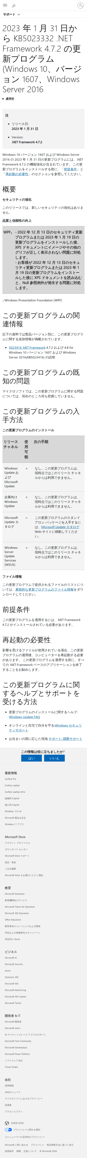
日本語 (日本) (17, 1122)
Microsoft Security (14, 964)
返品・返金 (10, 862)
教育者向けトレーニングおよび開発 (22, 926)
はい (31, 758)
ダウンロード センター (16, 849)
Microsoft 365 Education (17, 913)
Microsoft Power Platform (17, 1053)
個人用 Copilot (12, 804)
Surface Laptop (12, 785)
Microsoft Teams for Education (20, 906)
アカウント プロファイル (17, 842)
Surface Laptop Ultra (15, 791)
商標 (18, 1151)
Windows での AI (13, 811)
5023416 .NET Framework (27, 347)
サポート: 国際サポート (65, 738)
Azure (8, 970)
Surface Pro (10, 778)
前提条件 (70, 169)
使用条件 (9, 1151)
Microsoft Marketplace (16, 1047)
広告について (30, 1151)
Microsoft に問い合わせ (16, 1144)
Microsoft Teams (13, 1002)
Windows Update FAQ (24, 717)
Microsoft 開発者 (13, 1021)
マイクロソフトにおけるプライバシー (24, 1098)
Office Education (13, 919)
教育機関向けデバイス (16, 900)
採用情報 (9, 1085)
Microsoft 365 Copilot (15, 996)
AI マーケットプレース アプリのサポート (25, 1034)
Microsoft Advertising (15, 990)
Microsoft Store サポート (17, 855)
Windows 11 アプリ (14, 824)
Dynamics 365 (12, 977)
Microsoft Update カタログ (60, 527)
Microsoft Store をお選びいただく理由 (24, 875)
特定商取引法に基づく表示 (60, 1144)
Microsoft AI (11, 957)
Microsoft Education (14, 893)
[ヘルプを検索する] (14, 5)
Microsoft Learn (12, 1028)
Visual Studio (11, 1066)
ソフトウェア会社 (14, 1060)
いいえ (54, 758)
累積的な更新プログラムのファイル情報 (44, 589)
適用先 (9, 99)
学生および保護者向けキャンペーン (22, 932)
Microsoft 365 (11, 983)
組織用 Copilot (12, 798)
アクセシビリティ (14, 1111)
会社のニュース (12, 1091)
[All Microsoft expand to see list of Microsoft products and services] (5, 5)
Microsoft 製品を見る (15, 817)
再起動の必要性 (17, 174)
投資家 (8, 1104)
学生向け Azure (12, 939)
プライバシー (37, 1144)
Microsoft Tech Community (18, 1041)
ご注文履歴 (10, 868)
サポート (9, 14)
